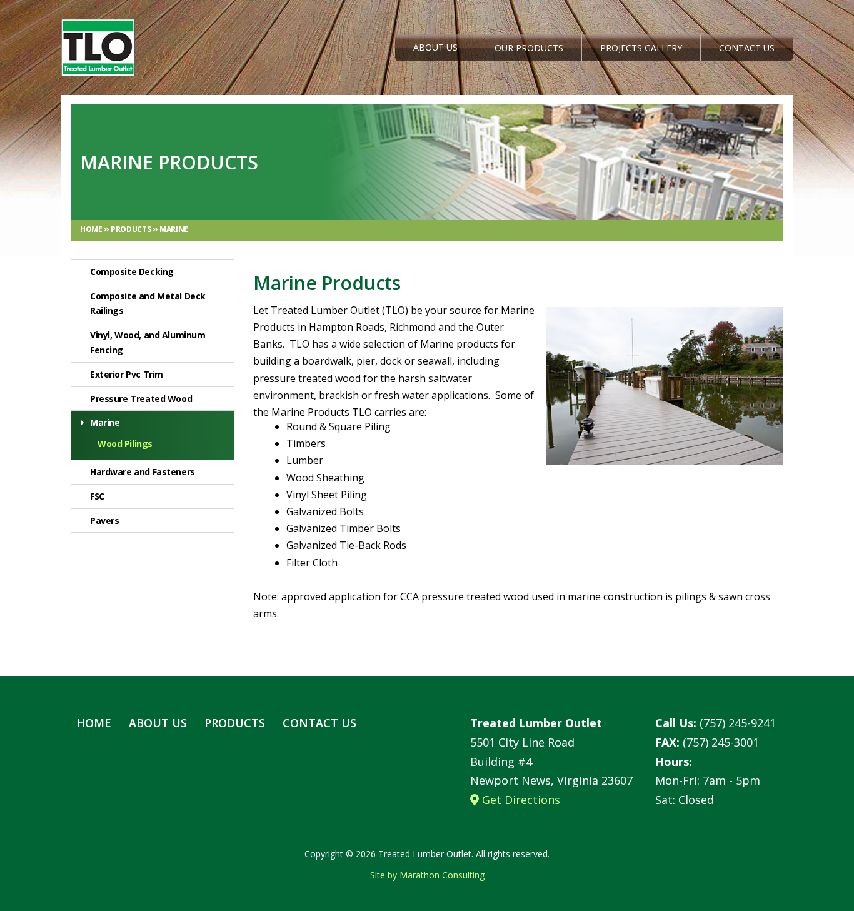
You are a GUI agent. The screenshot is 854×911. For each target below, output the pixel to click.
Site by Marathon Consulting (427, 875)
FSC (97, 496)
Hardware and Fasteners (142, 472)
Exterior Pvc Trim (126, 374)
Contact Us (747, 48)
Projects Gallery (641, 48)
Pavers (104, 520)
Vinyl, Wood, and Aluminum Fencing (148, 342)
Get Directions (519, 799)
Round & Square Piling (338, 426)
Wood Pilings (125, 444)
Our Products (529, 48)
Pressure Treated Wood (141, 399)
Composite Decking (132, 272)
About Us (435, 47)
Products (132, 229)
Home (92, 229)
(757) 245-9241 (715, 722)
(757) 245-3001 (707, 742)
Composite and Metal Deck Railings (148, 303)
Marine (173, 229)
